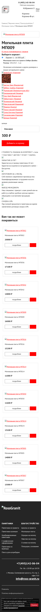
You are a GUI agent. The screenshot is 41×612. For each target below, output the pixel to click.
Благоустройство (26, 23)
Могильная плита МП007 (14, 480)
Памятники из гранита (10, 528)
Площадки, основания (30, 546)
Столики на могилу (28, 543)
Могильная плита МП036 (14, 262)
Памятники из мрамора (7, 548)
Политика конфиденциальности (12, 593)
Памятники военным (10, 532)
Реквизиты (5, 589)
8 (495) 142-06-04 (26, 2)
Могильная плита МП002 (14, 235)
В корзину (33, 245)
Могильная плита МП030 (14, 398)
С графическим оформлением (7, 542)
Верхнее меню (14, 23)
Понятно (34, 605)
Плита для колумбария (11, 552)
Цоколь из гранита (28, 528)
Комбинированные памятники (9, 536)
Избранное (29, 8)
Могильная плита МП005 (14, 453)
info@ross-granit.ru (27, 578)
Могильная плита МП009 (14, 317)
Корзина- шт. (28, 16)
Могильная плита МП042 (14, 290)
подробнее (16, 245)
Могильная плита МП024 (14, 426)
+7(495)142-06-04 (28, 563)
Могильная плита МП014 (14, 371)
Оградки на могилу (28, 535)
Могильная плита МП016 (14, 344)
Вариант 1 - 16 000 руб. (15, 57)
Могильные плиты (8, 26)
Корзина (25, 13)
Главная (4, 23)
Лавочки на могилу (28, 539)
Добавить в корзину (15, 143)
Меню (37, 9)
